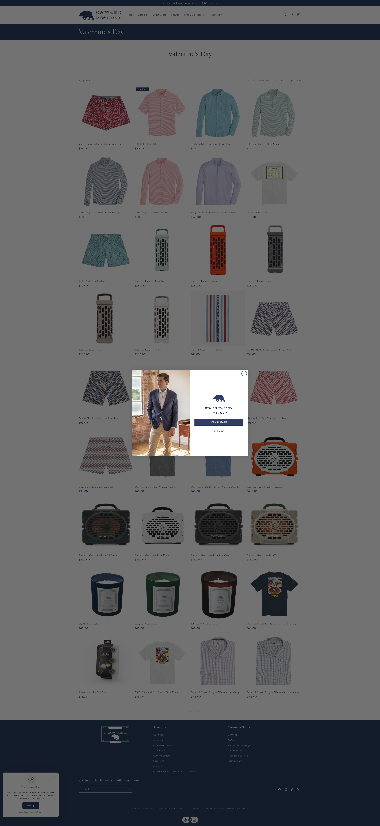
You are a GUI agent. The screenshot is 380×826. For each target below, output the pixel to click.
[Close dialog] (244, 373)
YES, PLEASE (219, 422)
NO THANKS (219, 431)
